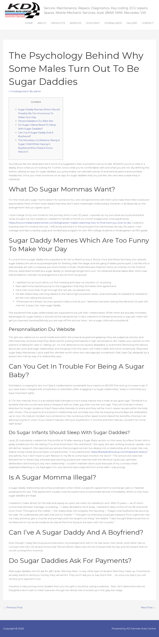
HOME (29, 23)
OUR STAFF (93, 23)
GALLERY (131, 23)
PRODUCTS (58, 23)
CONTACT (148, 23)
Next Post (148, 607)
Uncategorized (19, 91)
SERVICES (75, 23)
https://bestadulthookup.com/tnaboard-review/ (119, 451)
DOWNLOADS (113, 23)
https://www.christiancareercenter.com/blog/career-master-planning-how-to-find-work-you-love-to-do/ (70, 222)
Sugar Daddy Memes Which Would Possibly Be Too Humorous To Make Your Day (39, 113)
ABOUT (41, 23)
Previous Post (12, 607)
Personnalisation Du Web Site (35, 120)
